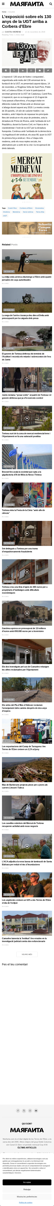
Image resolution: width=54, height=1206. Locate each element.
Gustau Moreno (13, 32)
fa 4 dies (5, 555)
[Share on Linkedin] (23, 70)
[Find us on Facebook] (18, 1111)
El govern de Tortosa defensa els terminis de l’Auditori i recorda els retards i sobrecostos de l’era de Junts (26, 357)
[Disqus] (27, 1000)
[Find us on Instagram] (30, 1111)
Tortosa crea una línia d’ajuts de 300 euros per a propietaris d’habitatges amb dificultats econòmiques (24, 590)
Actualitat (11, 12)
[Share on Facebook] (6, 70)
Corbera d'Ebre (26, 208)
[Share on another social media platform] (48, 70)
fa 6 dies (5, 829)
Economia (40, 208)
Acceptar (27, 1182)
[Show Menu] (3, 4)
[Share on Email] (40, 70)
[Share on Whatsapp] (31, 70)
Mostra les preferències (27, 1197)
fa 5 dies (5, 673)
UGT (5, 216)
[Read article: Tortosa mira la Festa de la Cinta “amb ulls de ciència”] (27, 495)
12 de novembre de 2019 (35, 32)
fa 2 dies (5, 283)
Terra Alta (40, 212)
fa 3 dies (5, 440)
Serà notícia (28, 212)
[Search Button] (50, 4)
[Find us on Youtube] (36, 1111)
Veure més (27, 954)
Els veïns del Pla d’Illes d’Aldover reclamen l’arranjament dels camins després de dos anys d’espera (24, 708)
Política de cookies (25, 1203)
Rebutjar (27, 1189)
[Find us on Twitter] (24, 1111)
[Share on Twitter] (14, 70)
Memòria (16, 212)
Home (4, 12)
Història (6, 212)
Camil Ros (12, 208)
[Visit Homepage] (27, 4)
